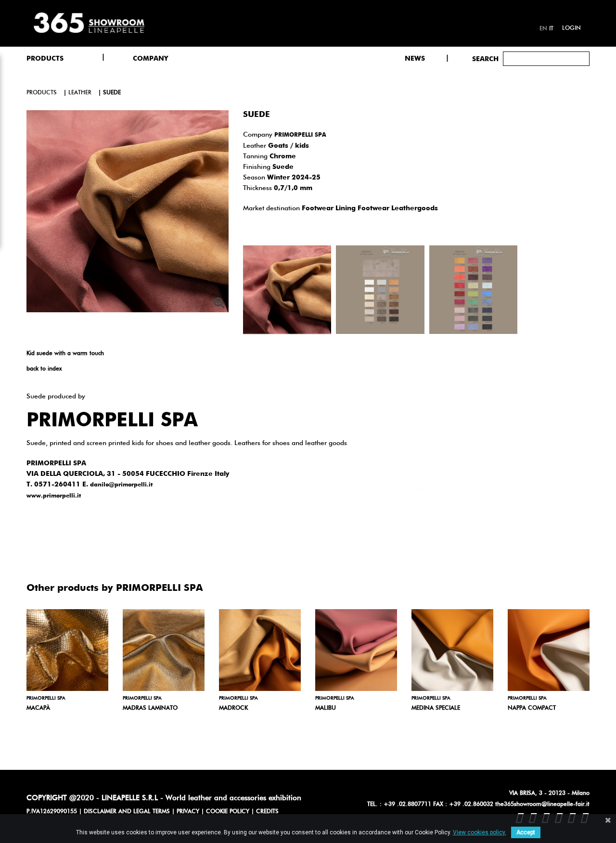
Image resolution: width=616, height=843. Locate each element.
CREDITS (267, 812)
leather (79, 93)
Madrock (233, 708)
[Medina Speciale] (452, 650)
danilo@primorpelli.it (121, 485)
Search (485, 59)
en (543, 29)
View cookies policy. (479, 832)
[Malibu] (356, 650)
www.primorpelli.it (53, 496)
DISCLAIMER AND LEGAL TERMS (127, 812)
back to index (44, 369)
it (551, 29)
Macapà (38, 708)
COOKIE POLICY (227, 812)
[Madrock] (260, 650)
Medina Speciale (435, 708)
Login (571, 28)
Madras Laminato (150, 708)
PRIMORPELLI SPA (300, 135)
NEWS (415, 58)
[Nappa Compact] (549, 650)
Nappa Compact (532, 708)
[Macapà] (67, 650)
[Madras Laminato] (164, 650)
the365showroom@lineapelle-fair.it (542, 804)
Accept (525, 832)
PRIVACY (188, 812)
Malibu (325, 708)
